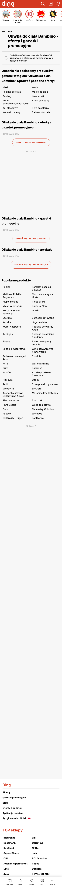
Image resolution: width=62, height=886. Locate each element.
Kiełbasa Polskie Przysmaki (12, 296)
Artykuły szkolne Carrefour (41, 374)
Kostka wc (38, 418)
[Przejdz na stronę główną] (8, 4)
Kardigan (8, 334)
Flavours (8, 379)
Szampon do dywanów (45, 384)
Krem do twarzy (12, 112)
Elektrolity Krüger (13, 418)
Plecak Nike (38, 301)
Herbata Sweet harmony (11, 312)
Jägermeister (39, 322)
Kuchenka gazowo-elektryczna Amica (13, 394)
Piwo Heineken (11, 400)
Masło (6, 87)
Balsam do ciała (41, 112)
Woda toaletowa (41, 404)
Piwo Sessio (9, 404)
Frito (5, 363)
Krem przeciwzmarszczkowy (16, 102)
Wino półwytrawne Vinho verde (42, 350)
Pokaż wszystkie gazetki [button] (31, 238)
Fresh (6, 409)
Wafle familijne (40, 363)
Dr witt (36, 310)
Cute (5, 368)
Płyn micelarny (40, 107)
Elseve (6, 341)
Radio (6, 384)
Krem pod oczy (40, 100)
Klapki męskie (10, 301)
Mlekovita (8, 388)
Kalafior (7, 372)
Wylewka (37, 413)
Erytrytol (37, 388)
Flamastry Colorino (43, 409)
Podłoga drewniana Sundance (43, 336)
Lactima (7, 317)
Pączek (7, 413)
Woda (35, 87)
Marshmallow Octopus (45, 393)
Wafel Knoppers (12, 326)
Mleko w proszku (12, 306)
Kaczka (7, 322)
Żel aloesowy (10, 107)
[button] (43, 4)
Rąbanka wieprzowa (14, 348)
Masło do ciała (40, 91)
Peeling (7, 96)
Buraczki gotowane (43, 317)
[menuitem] (10, 882)
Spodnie (36, 356)
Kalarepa (37, 368)
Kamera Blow (39, 306)
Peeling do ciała (12, 91)
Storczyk (37, 400)
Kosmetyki (38, 96)
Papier (6, 286)
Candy (35, 379)
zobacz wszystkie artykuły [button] (31, 264)
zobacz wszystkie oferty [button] (31, 142)
